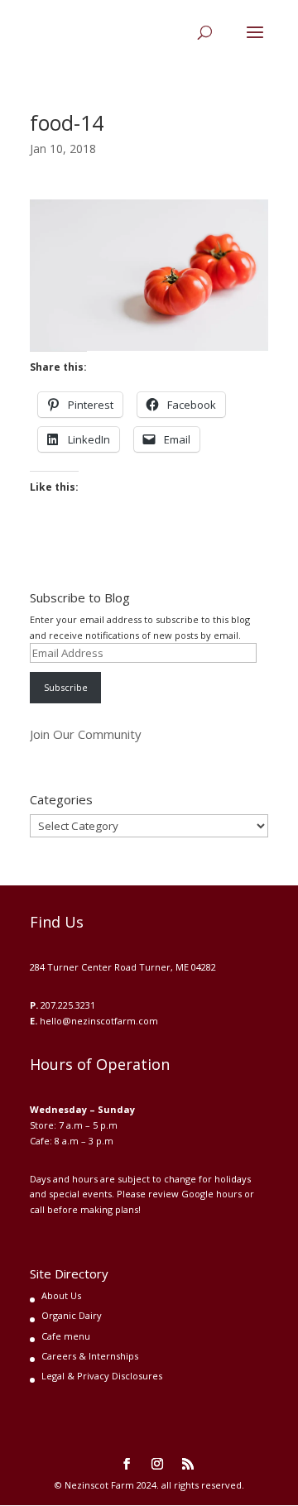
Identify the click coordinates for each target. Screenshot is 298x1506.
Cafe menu (65, 1336)
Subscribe (66, 687)
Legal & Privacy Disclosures (101, 1375)
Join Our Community (86, 734)
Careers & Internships (89, 1356)
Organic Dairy (71, 1315)
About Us (61, 1295)
